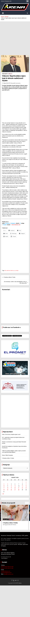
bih (5, 270)
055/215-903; (4, 566)
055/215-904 (10, 566)
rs (14, 270)
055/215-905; (4, 568)
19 (11, 488)
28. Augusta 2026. (7, 524)
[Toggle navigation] (3, 13)
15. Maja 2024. (5, 83)
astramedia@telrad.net (6, 572)
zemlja (16, 270)
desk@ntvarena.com (8, 574)
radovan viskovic (10, 270)
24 (3, 489)
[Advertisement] (15, 37)
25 (7, 489)
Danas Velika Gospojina (7, 455)
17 (3, 488)
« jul (3, 493)
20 (15, 488)
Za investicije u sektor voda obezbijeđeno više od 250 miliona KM (15, 282)
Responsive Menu (27, 1)
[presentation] (26, 503)
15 (22, 486)
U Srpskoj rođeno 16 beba (8, 458)
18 (7, 488)
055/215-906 (10, 568)
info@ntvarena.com (5, 571)
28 (18, 489)
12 (11, 486)
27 (15, 489)
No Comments (17, 83)
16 (26, 486)
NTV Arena (11, 83)
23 (26, 488)
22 (22, 488)
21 (18, 488)
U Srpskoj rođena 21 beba (9, 277)
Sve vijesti (5, 73)
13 (15, 486)
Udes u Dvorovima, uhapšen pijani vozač (11, 434)
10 (3, 486)
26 (11, 489)
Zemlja (10, 73)
